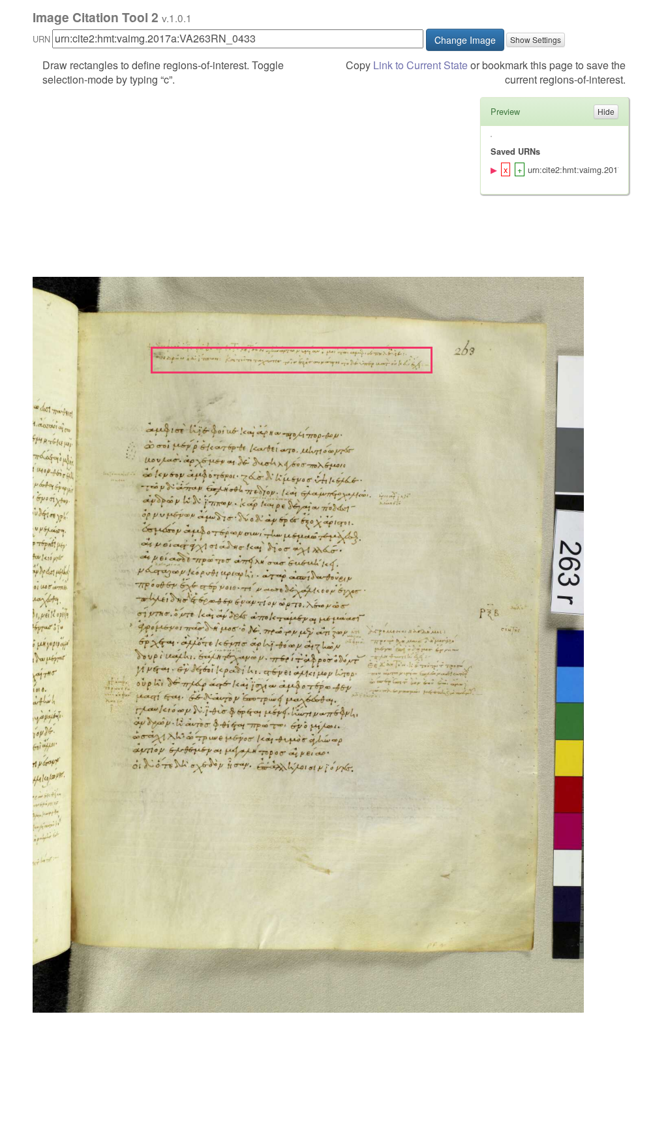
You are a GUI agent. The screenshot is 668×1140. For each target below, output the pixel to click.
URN (41, 39)
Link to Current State (420, 64)
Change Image (465, 39)
